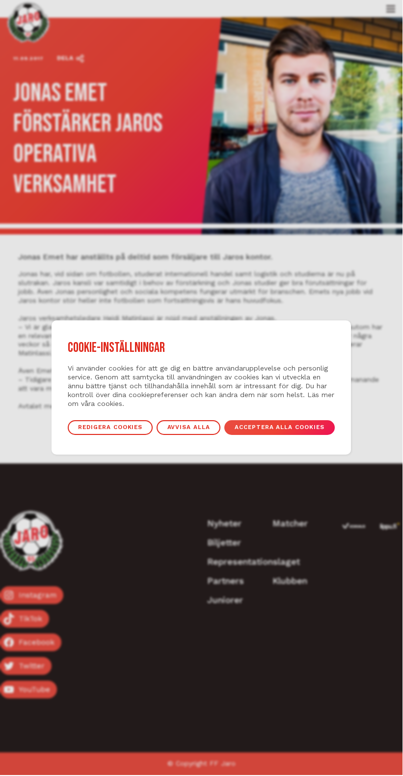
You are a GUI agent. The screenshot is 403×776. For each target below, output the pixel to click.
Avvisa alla (188, 427)
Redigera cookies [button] (110, 427)
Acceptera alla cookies (279, 427)
